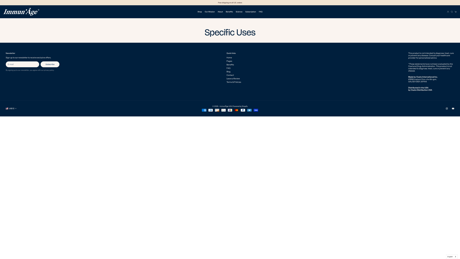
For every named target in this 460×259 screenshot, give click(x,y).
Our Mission (210, 12)
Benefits (229, 12)
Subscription (250, 12)
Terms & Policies (234, 82)
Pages (229, 61)
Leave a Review (233, 78)
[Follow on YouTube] (453, 108)
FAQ (260, 12)
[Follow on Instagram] (447, 108)
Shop (200, 12)
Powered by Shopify (240, 106)
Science (239, 12)
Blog (228, 71)
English (450, 257)
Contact (230, 75)
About (220, 12)
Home (229, 57)
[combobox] (452, 256)
